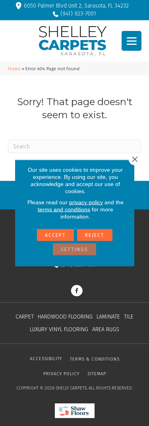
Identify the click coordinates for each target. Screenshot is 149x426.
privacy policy (86, 202)
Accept (55, 235)
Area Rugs (105, 329)
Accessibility (46, 358)
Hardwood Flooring (65, 316)
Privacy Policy (61, 373)
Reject (94, 235)
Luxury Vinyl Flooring (59, 329)
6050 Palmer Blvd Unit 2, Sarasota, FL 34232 (76, 5)
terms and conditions (64, 209)
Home (14, 68)
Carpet (24, 316)
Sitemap (96, 373)
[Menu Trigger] (131, 41)
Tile (129, 316)
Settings (74, 249)
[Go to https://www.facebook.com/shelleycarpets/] (77, 291)
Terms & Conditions (95, 359)
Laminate (108, 316)
